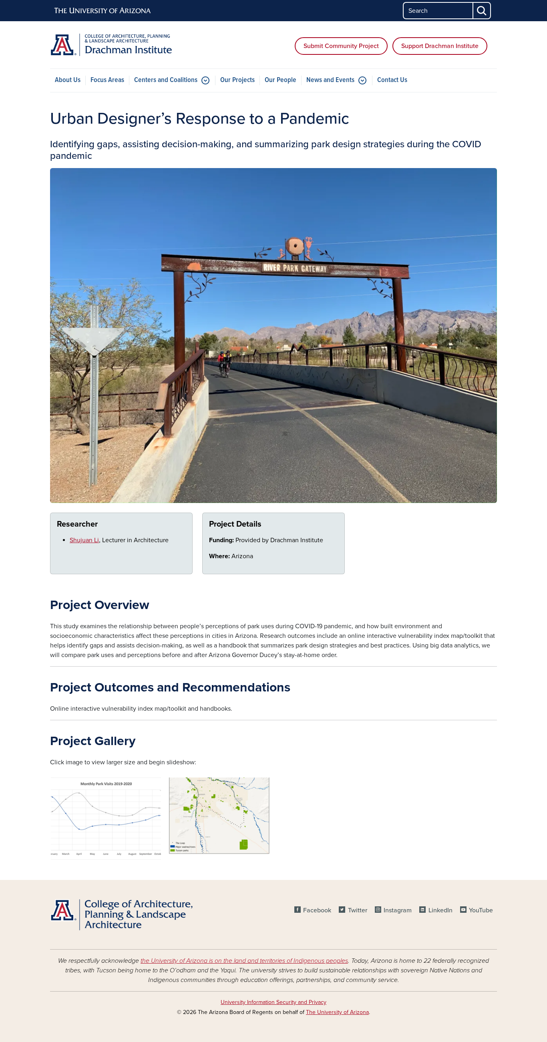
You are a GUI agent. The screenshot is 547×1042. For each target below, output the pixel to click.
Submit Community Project (341, 46)
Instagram (398, 910)
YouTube (481, 910)
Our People (280, 80)
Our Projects (237, 80)
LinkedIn (440, 910)
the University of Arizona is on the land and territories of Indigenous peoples (244, 961)
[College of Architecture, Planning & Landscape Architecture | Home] (121, 914)
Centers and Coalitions (165, 80)
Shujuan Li (84, 540)
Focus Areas (107, 80)
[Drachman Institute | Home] (121, 45)
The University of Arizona (337, 1012)
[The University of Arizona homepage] (103, 11)
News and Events (330, 80)
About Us (67, 80)
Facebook (317, 910)
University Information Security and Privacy (273, 1002)
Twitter (357, 910)
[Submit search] (482, 10)
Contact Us (392, 80)
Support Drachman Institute (440, 46)
